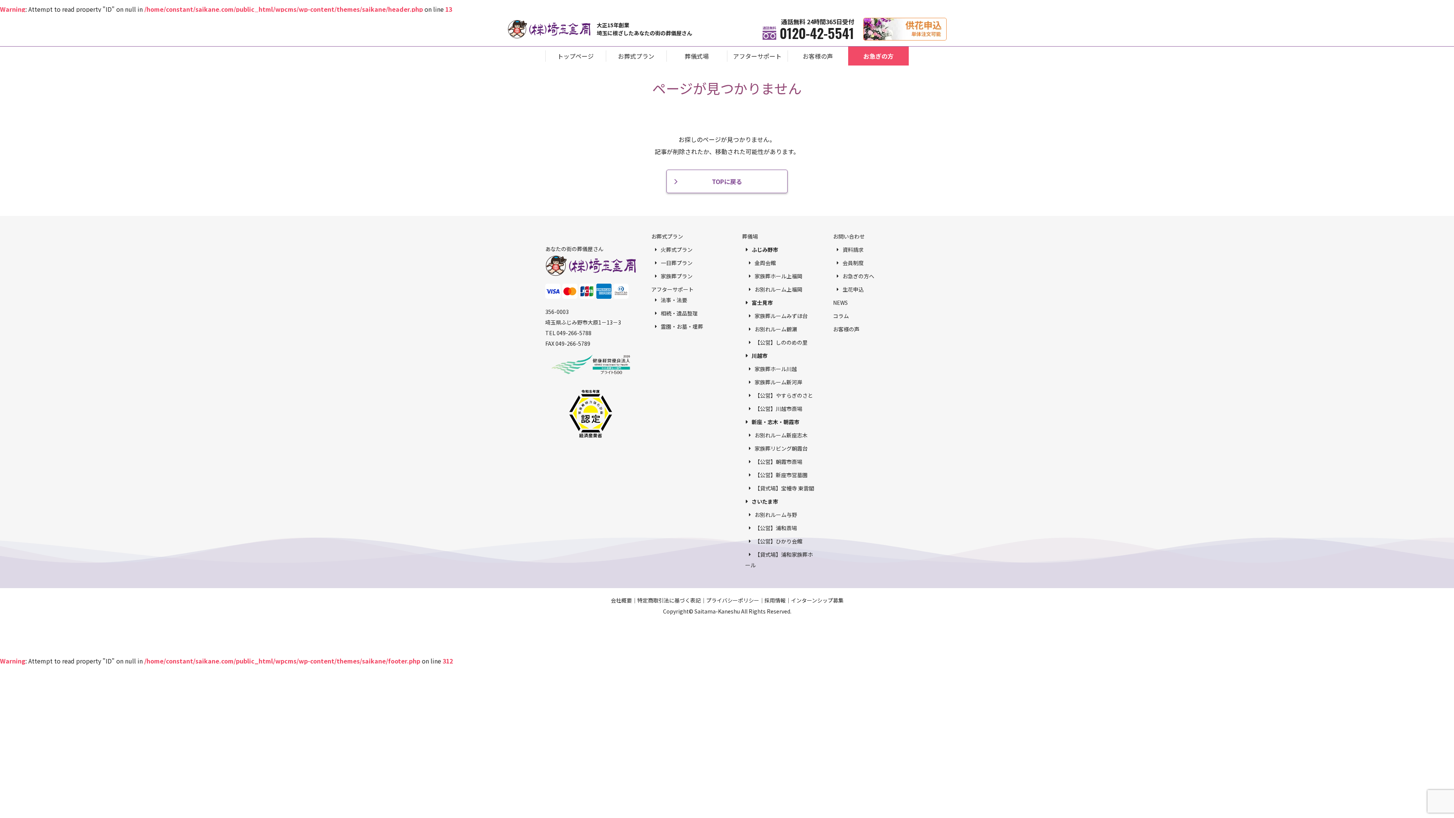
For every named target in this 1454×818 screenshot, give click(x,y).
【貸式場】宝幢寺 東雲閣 (784, 488)
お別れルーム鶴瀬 (776, 329)
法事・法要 (674, 300)
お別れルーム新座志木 (781, 435)
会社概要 (621, 600)
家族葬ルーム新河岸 (778, 382)
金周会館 (765, 263)
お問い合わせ (849, 236)
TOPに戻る (727, 181)
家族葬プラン (677, 276)
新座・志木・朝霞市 (775, 422)
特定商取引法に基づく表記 (669, 600)
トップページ (575, 56)
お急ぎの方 (878, 56)
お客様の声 (818, 56)
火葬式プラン (677, 249)
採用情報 (775, 600)
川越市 (760, 355)
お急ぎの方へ (858, 276)
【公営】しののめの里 (781, 342)
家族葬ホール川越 (776, 369)
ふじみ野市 (765, 249)
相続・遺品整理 (679, 313)
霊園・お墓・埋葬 (682, 326)
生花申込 (853, 289)
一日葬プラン (677, 263)
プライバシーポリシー (732, 600)
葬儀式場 (697, 56)
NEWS (840, 302)
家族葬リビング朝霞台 (781, 448)
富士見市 (762, 302)
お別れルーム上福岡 (778, 289)
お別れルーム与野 (776, 514)
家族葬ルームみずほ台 (781, 316)
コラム (841, 316)
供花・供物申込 (946, 22)
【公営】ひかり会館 (778, 541)
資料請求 (853, 249)
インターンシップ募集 (817, 600)
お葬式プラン (636, 56)
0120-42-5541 (817, 33)
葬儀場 (750, 236)
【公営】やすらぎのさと (784, 395)
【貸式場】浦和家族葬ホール (779, 560)
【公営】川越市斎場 (778, 408)
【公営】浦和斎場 (776, 528)
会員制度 (853, 263)
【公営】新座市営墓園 (781, 475)
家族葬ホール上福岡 (778, 276)
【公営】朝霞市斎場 (778, 461)
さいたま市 (765, 501)
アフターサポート (757, 56)
